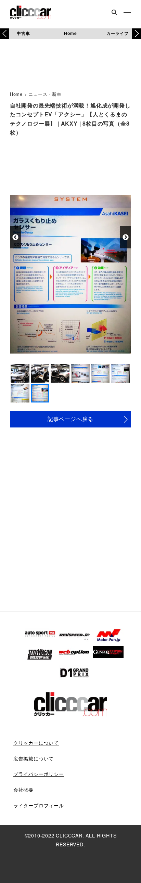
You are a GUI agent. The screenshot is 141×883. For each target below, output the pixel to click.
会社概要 (23, 789)
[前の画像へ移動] (15, 237)
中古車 (23, 33)
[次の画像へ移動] (125, 237)
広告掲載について (33, 758)
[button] (136, 33)
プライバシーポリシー (38, 773)
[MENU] (127, 13)
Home (70, 33)
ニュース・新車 (45, 94)
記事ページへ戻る (70, 419)
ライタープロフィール (38, 805)
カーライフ (117, 33)
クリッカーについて (36, 742)
